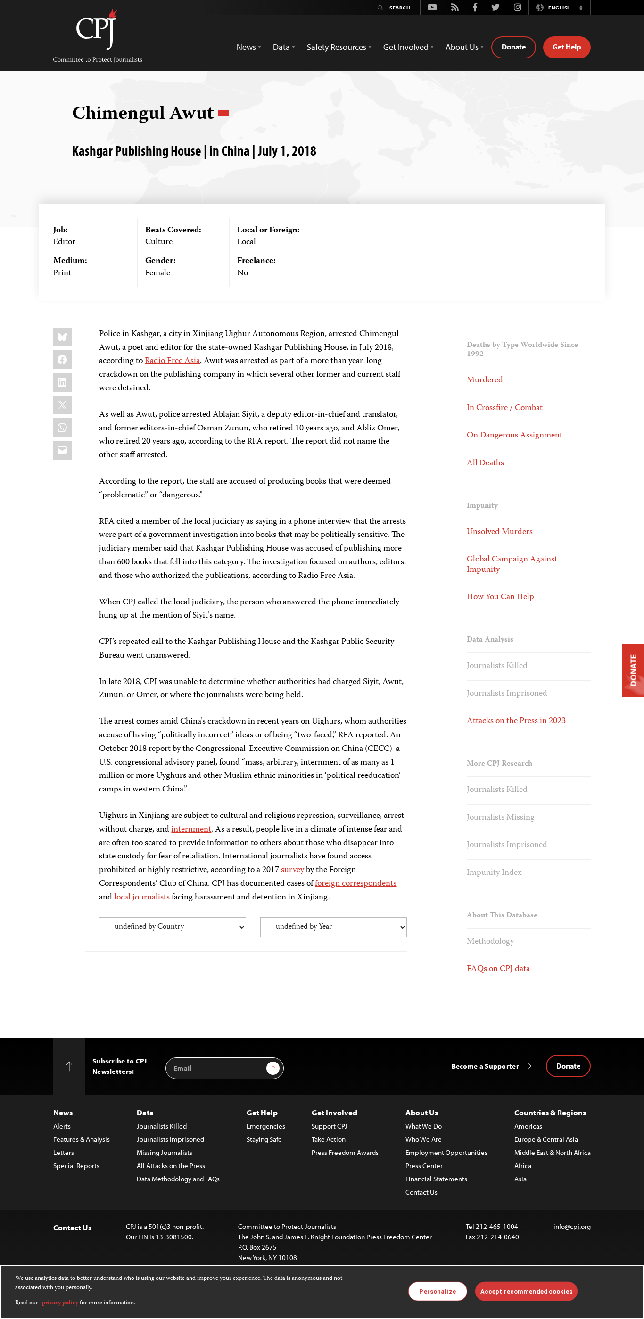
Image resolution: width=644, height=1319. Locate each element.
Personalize (437, 1290)
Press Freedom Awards (345, 1152)
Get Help (567, 46)
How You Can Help (500, 597)
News (63, 1112)
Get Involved (334, 1112)
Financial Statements (436, 1178)
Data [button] (281, 46)
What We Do (423, 1125)
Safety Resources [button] (336, 46)
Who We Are (423, 1139)
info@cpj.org (572, 1226)
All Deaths (485, 463)
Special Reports (76, 1165)
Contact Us (421, 1191)
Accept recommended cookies (526, 1290)
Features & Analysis (81, 1139)
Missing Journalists (164, 1152)
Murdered (485, 380)
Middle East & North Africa (552, 1152)
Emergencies (266, 1125)
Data (145, 1112)
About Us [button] (462, 46)
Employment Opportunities (446, 1152)
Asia (520, 1178)
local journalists (142, 897)
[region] (322, 1292)
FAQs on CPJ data (498, 969)
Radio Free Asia (172, 361)
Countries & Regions (550, 1112)
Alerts (62, 1125)
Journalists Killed (497, 666)
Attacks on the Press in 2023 (516, 721)
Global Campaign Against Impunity (512, 564)
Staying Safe (264, 1139)
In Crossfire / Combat (505, 408)
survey (292, 870)
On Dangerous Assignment (514, 436)
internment (191, 830)
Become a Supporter (485, 1066)
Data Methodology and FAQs (178, 1178)
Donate (514, 46)
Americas (528, 1125)
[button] (580, 7)
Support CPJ (329, 1125)
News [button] (246, 46)
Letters (63, 1152)
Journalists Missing (501, 818)
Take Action (329, 1139)
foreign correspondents (355, 884)
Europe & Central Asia (546, 1139)
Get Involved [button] (406, 46)
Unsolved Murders (500, 532)
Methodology (490, 942)
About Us (421, 1112)
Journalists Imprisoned (507, 694)
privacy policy (60, 1303)
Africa (522, 1165)
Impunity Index (494, 873)
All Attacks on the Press (171, 1165)
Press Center (424, 1165)
